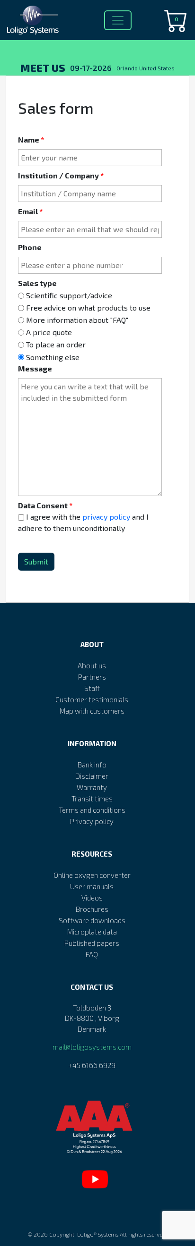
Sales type (37, 282)
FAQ (92, 954)
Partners (92, 677)
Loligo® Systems (97, 1234)
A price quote (49, 332)
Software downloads (92, 920)
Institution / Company (59, 175)
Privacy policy (92, 821)
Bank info (92, 764)
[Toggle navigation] (118, 20)
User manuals (92, 886)
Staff (92, 688)
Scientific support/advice (69, 295)
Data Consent (43, 505)
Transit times (92, 798)
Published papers (91, 943)
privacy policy (106, 516)
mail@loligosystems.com (92, 1047)
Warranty (92, 787)
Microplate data (92, 931)
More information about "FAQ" (77, 319)
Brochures (92, 909)
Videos (92, 897)
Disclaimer (91, 776)
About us (92, 665)
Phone (30, 247)
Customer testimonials (91, 699)
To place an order (56, 344)
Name (29, 139)
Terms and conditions (92, 810)
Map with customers (92, 711)
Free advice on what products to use (88, 307)
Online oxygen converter (92, 875)
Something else (53, 357)
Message (35, 368)
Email (28, 211)
